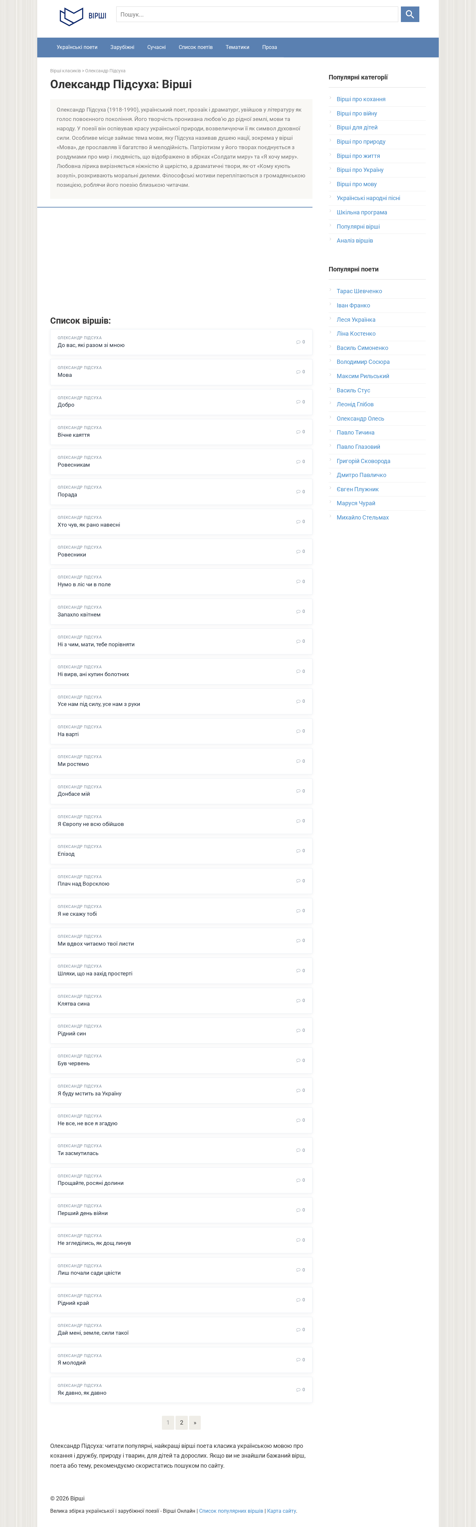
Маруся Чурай (356, 503)
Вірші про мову (357, 184)
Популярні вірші (358, 226)
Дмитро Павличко (361, 474)
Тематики (237, 47)
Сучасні (156, 47)
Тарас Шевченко (359, 291)
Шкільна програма (362, 212)
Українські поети (77, 47)
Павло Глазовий (358, 446)
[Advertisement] (181, 262)
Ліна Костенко (356, 333)
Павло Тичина (356, 432)
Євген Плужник (358, 489)
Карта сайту (281, 1511)
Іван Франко (353, 305)
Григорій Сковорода (364, 461)
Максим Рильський (363, 376)
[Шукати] (410, 14)
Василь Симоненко (362, 347)
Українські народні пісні (368, 198)
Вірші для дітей (357, 127)
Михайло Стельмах (363, 517)
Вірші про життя (358, 155)
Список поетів (196, 47)
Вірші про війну (357, 113)
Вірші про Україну (360, 169)
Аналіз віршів (355, 240)
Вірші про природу (361, 141)
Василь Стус (353, 390)
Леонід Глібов (355, 404)
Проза (269, 47)
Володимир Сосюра (363, 361)
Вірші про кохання (361, 99)
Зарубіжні (122, 47)
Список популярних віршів (231, 1511)
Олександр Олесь (360, 418)
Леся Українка (356, 319)
